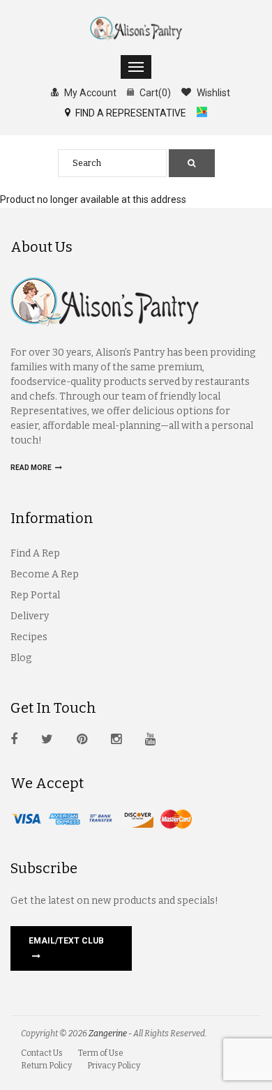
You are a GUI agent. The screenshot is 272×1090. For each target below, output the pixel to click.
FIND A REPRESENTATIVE (129, 113)
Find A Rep (35, 553)
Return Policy (46, 1065)
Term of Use (100, 1053)
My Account (89, 92)
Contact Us (42, 1053)
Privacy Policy (113, 1065)
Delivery (29, 616)
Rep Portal (35, 595)
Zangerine (108, 1033)
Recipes (28, 637)
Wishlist (212, 92)
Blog (20, 658)
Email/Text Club (66, 941)
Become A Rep (44, 574)
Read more (31, 467)
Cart (154, 92)
